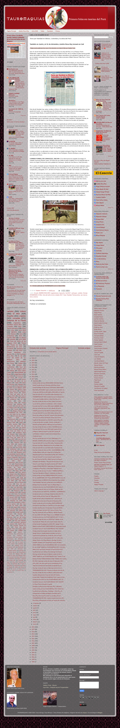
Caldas (20, 363)
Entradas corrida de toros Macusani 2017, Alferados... (48, 586)
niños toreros (22, 396)
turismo (12, 524)
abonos (9, 354)
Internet (22, 567)
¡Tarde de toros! (37, 436)
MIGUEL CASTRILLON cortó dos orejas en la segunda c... (49, 440)
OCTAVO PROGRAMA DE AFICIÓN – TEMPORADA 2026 (104, 126)
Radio (24, 495)
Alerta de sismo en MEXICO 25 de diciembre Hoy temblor (49, 480)
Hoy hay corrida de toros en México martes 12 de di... (48, 554)
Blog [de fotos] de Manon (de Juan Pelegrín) (15, 287)
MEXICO (14, 332)
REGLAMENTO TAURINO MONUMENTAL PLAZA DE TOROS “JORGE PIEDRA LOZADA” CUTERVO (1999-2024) (102, 423)
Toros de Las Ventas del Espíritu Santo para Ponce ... (47, 417)
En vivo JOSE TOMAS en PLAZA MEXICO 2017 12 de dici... (49, 547)
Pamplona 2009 (18, 459)
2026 (33, 358)
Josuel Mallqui (100, 227)
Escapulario (22, 435)
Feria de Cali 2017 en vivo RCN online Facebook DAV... (48, 443)
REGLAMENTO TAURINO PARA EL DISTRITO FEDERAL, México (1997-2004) (103, 398)
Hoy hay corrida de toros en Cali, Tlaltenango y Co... (47, 438)
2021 (33, 369)
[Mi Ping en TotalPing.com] (108, 522)
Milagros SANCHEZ (12, 457)
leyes (21, 407)
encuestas (20, 560)
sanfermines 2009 (12, 469)
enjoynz (85, 712)
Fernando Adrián (99, 335)
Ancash (36, 293)
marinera (21, 550)
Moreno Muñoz (98, 375)
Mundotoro (12, 100)
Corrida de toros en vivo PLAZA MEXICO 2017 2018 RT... (49, 528)
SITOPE (9, 520)
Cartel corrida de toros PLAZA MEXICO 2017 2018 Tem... (49, 589)
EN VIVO (19, 350)
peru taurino (13, 391)
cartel (24, 332)
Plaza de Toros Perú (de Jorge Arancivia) (103, 100)
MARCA (11, 184)
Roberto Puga (22, 389)
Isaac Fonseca (98, 344)
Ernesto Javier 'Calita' (100, 331)
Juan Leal (97, 354)
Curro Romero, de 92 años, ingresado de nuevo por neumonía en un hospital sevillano (15, 159)
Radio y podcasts (21, 558)
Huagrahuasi (9, 572)
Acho (20, 336)
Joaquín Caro (100, 224)
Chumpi (85, 293)
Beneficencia (10, 534)
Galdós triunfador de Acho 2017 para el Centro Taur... (48, 510)
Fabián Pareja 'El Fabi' (102, 192)
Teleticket (20, 539)
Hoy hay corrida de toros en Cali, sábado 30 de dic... (47, 408)
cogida (21, 422)
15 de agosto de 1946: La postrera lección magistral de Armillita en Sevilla (19, 247)
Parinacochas (76, 295)
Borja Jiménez (98, 314)
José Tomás (10, 377)
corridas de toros (14, 467)
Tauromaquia (10, 539)
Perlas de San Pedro (102, 264)
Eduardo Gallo (22, 555)
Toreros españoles (14, 352)
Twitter (42, 31)
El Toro (9, 464)
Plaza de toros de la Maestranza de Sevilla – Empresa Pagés (16, 271)
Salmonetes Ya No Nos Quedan (16, 122)
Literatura (16, 442)
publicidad (9, 512)
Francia (16, 409)
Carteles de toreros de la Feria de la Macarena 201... (47, 501)
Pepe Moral (97, 380)
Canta (13, 562)
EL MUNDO (12, 148)
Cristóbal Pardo (98, 317)
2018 (33, 376)
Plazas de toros (16, 345)
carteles (80, 293)
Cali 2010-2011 (18, 487)
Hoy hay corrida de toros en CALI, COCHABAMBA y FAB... (49, 450)
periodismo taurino (11, 552)
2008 (33, 645)
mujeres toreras (11, 543)
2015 (33, 629)
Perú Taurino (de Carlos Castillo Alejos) (103, 116)
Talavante (9, 406)
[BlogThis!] (64, 291)
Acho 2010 (22, 330)
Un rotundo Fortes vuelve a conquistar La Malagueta (15, 143)
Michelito (23, 497)
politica (21, 510)
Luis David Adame (99, 361)
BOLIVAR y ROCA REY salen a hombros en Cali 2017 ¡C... (49, 390)
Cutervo (23, 429)
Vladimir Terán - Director (50, 685)
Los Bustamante (101, 259)
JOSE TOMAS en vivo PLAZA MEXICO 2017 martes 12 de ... (50, 556)
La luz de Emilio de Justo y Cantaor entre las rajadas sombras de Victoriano (16, 168)
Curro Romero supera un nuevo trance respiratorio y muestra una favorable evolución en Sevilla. (17, 222)
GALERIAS (10, 495)
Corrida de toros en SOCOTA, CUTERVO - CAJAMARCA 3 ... (50, 491)
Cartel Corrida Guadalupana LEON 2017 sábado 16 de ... (49, 524)
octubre (35, 605)
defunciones (10, 361)
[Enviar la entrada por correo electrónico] (59, 290)
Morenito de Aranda (99, 373)
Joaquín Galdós (101, 197)
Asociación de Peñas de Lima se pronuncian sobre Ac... (48, 521)
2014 (33, 631)
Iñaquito (10, 567)
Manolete (15, 563)
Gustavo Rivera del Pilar (103, 194)
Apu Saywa (99, 242)
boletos (12, 530)
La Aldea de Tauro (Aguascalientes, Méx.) (15, 242)
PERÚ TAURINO (100, 118)
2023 (33, 365)
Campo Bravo (100, 245)
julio (34, 610)
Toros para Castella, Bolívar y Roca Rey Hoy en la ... (47, 399)
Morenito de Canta (16, 500)
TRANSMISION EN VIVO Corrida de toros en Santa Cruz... (49, 397)
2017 (33, 379)
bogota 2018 (22, 528)
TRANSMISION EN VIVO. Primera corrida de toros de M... (49, 570)
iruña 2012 (10, 452)
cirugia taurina (18, 374)
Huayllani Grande (101, 256)
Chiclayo (9, 535)
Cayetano (13, 477)
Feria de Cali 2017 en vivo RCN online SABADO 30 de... (48, 406)
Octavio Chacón (98, 378)
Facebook (50, 31)
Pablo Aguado (100, 445)
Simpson (12, 434)
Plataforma (11, 558)
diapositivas (18, 540)
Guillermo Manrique (102, 253)
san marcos (84, 295)
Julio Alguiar (100, 202)
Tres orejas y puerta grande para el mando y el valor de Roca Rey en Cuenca (16, 200)
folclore (24, 565)
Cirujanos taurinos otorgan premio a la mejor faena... (47, 531)
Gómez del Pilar (100, 435)
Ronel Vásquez (100, 235)
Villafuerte (23, 474)
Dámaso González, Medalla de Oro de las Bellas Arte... (48, 445)
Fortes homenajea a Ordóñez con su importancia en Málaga (16, 150)
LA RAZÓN (12, 141)
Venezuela (20, 548)
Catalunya (15, 429)
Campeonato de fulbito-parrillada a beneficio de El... (47, 593)
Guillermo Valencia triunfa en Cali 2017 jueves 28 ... (47, 431)
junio (34, 612)
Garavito (14, 568)
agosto (35, 608)
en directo (22, 337)
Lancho (24, 557)
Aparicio (20, 532)
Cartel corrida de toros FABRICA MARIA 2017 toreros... (48, 475)
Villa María (9, 565)
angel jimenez (55, 293)
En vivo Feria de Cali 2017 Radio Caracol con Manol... (48, 459)
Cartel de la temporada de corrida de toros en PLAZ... (48, 535)
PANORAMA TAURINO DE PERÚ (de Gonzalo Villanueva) (103, 132)
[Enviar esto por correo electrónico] (62, 291)
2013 (33, 634)
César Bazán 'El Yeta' (102, 189)
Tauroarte (99, 289)
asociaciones (17, 565)
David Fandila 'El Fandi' (100, 323)
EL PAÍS (11, 155)
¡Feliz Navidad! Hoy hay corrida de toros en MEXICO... (48, 482)
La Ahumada (22, 419)
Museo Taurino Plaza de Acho (102, 462)
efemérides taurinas (12, 550)
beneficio (12, 384)
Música (9, 502)
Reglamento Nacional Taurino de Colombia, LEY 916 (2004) (103, 412)
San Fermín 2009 (21, 447)
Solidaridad (13, 449)
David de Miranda (99, 321)
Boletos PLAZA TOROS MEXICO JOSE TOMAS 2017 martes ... (50, 558)
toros (21, 334)
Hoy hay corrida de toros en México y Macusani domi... (48, 572)
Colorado (99, 250)
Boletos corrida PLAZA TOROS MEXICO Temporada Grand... (50, 526)
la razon (20, 542)
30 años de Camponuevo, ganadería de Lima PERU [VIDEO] (106, 69)
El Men (40, 295)
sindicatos (9, 514)
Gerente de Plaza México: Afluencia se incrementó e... (48, 424)
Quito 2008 (10, 548)
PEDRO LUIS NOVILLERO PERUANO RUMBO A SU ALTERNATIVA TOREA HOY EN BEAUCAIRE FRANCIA (16, 261)
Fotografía (23, 391)
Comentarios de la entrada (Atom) (47, 351)
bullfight (20, 530)
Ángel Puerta (97, 312)
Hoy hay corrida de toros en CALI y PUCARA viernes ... (48, 427)
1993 (33, 661)
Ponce (12, 363)
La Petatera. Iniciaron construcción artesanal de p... (47, 434)
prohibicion (13, 399)
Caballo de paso (11, 555)
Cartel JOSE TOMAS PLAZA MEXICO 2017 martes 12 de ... (49, 577)
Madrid (12, 389)
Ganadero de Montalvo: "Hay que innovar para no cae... (48, 461)
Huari (64, 295)
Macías (8, 568)
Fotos (20, 326)
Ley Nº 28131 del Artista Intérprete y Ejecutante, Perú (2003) (102, 408)
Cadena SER (10, 208)
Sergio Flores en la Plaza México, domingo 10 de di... (47, 540)
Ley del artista (21, 517)
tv (15, 354)
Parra (97, 261)
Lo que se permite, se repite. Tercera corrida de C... (47, 422)
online (24, 328)
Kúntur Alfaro (100, 205)
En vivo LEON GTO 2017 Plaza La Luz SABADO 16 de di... (49, 515)
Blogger (100, 712)
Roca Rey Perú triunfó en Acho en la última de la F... (47, 595)
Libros (8, 490)
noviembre (36, 603)
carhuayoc (74, 293)
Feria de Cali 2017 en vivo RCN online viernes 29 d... (47, 413)
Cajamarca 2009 (12, 402)
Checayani (99, 248)
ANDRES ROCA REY (44, 293)
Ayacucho (62, 293)
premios (19, 365)
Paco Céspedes (19, 537)
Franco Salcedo (98, 340)
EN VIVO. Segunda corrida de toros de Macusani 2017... (48, 561)
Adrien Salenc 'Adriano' (100, 308)
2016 (33, 627)
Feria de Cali (19, 494)
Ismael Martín (98, 346)
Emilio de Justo (98, 327)
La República (11, 472)
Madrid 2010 (13, 397)
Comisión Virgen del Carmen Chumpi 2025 (102, 277)
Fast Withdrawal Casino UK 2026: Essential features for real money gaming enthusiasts (17, 72)
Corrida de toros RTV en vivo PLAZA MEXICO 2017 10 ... (48, 579)
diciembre (36, 381)
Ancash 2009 (13, 497)
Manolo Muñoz (98, 365)
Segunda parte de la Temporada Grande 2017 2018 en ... (49, 454)
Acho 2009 (22, 339)
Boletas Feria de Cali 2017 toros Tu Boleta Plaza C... (47, 484)
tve (21, 399)
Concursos (10, 446)
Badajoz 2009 (19, 553)
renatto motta (19, 512)
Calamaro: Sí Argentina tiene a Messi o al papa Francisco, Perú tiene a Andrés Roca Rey (107, 56)
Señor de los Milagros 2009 (15, 465)
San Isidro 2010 (14, 460)
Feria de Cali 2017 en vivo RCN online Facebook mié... (48, 447)
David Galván (98, 325)
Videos (23, 311)
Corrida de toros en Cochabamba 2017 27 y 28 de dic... (48, 538)
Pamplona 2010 (21, 432)
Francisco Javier (98, 338)
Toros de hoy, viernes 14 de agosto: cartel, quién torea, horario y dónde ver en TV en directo (16, 189)
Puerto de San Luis (102, 267)
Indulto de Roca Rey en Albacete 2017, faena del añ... (48, 498)
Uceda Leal (12, 560)
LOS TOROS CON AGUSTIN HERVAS (14, 78)
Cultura (21, 434)
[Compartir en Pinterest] (69, 291)
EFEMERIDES (34, 295)
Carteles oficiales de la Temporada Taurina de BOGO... (48, 508)
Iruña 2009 (10, 480)
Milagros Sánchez (18, 411)
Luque (18, 495)
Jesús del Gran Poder (14, 557)
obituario (23, 361)
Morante (23, 397)
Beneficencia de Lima (14, 347)
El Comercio (19, 376)
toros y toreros (34, 296)
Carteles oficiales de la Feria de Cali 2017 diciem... (47, 575)
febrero (35, 622)
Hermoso (19, 535)
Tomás (24, 424)
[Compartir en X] (65, 291)
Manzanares (16, 440)
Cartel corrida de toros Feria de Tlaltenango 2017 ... (47, 496)
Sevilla (8, 507)
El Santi (19, 562)
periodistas (20, 543)
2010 (33, 641)
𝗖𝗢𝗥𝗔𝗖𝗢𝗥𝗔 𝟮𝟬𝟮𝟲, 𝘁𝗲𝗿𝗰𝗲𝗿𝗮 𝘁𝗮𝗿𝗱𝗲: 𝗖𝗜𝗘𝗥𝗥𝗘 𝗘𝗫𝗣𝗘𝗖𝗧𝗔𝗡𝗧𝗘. (107, 149)
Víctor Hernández (99, 390)
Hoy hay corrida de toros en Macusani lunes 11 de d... (48, 568)
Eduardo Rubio (20, 570)
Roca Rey (9, 447)
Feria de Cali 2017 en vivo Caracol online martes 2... (47, 457)
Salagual (20, 568)
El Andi (21, 462)
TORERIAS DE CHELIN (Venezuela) (15, 255)
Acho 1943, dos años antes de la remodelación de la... (48, 563)
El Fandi (17, 386)
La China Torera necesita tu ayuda (42, 584)
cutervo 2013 (22, 509)
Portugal (96, 482)
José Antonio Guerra (102, 230)
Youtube (9, 379)
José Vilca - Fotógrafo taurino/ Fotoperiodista (55, 687)
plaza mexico (14, 392)
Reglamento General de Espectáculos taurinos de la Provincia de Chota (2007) (102, 417)
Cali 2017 (68, 293)
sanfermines (10, 367)
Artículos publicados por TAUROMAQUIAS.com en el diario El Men (48, 285)
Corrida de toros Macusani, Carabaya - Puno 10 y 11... (48, 591)
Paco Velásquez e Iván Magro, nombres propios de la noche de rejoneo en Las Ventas (16, 103)
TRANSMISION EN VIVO (14, 412)
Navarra (13, 334)
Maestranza (9, 537)
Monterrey (17, 490)
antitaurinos (10, 336)
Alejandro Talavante (102, 432)
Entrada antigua (84, 348)
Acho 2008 (10, 376)
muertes (9, 401)
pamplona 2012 (21, 452)
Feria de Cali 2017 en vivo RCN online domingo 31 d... (48, 394)
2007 (33, 648)
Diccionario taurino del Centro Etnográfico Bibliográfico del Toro (16, 302)
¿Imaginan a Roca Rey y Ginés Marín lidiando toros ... (48, 468)
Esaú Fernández (98, 333)
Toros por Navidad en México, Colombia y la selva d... (48, 473)
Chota (9, 365)
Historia (16, 379)
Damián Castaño (99, 319)
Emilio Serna (97, 329)
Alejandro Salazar (101, 216)
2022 (33, 367)
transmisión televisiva (19, 522)
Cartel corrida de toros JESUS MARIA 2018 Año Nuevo (48, 383)
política (16, 567)
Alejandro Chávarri (101, 214)
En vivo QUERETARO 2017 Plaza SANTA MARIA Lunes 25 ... (50, 478)
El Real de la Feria (101, 280)
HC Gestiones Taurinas (103, 283)
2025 (33, 360)
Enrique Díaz (100, 219)
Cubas (24, 392)
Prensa (58, 31)
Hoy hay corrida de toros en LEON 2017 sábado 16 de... (48, 519)
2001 (33, 654)
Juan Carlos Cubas (102, 200)
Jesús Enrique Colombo (101, 348)
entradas (12, 339)
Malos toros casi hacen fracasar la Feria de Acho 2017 (48, 549)
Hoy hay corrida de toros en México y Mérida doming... (48, 512)
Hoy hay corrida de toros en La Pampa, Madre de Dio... (48, 489)
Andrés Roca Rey (24, 31)
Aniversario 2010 (11, 547)
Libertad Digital (13, 174)
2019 (33, 374)
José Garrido (97, 350)
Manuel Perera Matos (100, 369)
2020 (33, 372)
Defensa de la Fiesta (16, 320)
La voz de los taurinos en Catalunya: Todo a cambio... (48, 403)
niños (19, 401)
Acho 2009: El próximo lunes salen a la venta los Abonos (107, 78)
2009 (33, 643)
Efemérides (20, 547)
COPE (10, 197)
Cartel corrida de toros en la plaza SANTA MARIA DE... (48, 503)
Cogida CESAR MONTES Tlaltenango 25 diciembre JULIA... (49, 466)
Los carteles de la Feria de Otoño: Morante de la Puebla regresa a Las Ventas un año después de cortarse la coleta (16, 178)
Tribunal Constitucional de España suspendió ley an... (47, 565)
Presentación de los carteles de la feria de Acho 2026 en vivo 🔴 (106, 46)
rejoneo (9, 545)
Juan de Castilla (98, 352)
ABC (10, 165)
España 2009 (11, 337)
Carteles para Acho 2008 (102, 63)
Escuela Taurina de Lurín (103, 296)
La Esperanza (100, 286)
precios (24, 379)
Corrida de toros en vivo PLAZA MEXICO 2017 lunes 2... (48, 487)
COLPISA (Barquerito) (13, 210)
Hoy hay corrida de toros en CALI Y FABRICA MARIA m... (48, 471)
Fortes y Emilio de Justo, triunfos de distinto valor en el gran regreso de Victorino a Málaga (17, 134)
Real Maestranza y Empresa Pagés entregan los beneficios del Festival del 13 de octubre (16, 276)
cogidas (22, 316)
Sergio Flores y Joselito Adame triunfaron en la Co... (47, 533)
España (10, 316)
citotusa (20, 444)
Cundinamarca (11, 462)
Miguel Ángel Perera (16, 519)
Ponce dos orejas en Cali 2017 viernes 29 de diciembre (48, 415)
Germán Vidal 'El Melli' (100, 342)
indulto (24, 382)
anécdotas (9, 540)
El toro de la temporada (15, 112)
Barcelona (20, 455)
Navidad (69, 295)
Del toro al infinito (14, 218)
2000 (33, 657)
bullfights (9, 532)
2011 (33, 638)
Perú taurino (22, 472)
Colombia (10, 326)
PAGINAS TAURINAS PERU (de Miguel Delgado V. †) (103, 465)
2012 (33, 636)
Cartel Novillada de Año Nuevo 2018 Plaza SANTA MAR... (49, 387)
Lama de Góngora (99, 356)
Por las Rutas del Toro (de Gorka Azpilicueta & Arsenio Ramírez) (16, 291)
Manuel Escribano (99, 367)
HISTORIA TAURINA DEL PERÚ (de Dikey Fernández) (103, 459)
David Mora (10, 515)
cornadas (16, 318)
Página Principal (11, 31)
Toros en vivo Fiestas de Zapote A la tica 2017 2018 (47, 464)
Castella (9, 350)
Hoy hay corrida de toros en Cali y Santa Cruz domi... (47, 401)
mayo (34, 615)
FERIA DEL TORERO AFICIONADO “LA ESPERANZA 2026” (107, 138)
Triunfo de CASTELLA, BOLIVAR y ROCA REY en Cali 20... (49, 392)
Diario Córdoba (13, 130)
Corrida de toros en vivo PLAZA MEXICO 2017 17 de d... (48, 517)
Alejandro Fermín (99, 310)
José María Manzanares (103, 438)
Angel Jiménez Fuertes (103, 186)
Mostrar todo (23, 115)
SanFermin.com (13, 69)
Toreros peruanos (12, 328)
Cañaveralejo (20, 534)
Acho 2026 (35, 31)
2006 (33, 650)
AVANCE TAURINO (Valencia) (14, 94)
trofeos (12, 370)
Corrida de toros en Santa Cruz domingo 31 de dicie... (48, 552)
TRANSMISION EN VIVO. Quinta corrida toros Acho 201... (49, 598)
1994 (33, 659)
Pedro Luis (99, 232)
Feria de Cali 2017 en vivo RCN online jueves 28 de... (47, 429)
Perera (24, 343)
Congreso (9, 489)
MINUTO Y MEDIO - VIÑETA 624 (19, 232)
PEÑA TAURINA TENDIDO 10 (102, 164)
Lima (12, 330)
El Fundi (22, 563)
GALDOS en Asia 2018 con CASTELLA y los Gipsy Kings (48, 505)
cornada (20, 377)
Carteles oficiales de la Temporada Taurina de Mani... (47, 542)
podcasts (12, 510)
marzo (35, 619)
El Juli (20, 356)
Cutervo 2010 (19, 489)
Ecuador (20, 446)
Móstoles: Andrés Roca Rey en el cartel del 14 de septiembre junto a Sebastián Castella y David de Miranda (104, 107)
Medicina (19, 404)
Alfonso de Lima (14, 475)
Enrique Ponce (11, 435)
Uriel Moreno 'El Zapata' (101, 388)
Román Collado (98, 384)
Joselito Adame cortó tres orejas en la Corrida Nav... (47, 452)
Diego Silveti (19, 470)
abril (34, 617)
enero (35, 624)
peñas (8, 409)
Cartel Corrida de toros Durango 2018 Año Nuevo (46, 385)
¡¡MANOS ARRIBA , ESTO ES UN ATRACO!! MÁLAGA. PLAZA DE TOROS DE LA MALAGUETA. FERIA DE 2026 (17, 85)
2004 (33, 652)
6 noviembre (13, 499)
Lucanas (23, 499)
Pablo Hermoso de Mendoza (102, 452)
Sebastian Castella (99, 386)
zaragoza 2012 (19, 545)
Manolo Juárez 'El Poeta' (101, 363)
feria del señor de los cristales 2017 (53, 295)
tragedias (20, 384)
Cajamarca (17, 323)
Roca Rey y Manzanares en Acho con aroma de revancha (49, 600)
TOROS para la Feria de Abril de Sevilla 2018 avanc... (48, 410)
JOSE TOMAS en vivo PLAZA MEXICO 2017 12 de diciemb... (50, 545)
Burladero (9, 119)
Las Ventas (20, 482)
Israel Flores (99, 222)
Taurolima (20, 348)
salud (8, 562)
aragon (15, 507)
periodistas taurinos (15, 454)
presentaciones (11, 419)
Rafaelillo (96, 382)
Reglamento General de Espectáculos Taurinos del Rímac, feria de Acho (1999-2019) (103, 403)
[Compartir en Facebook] (67, 291)
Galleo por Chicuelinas (103, 145)
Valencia (9, 484)
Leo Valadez (97, 359)
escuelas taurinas (12, 424)
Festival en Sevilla (13, 96)
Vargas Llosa (13, 474)
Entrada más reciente (38, 348)
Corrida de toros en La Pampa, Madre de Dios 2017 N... (48, 494)
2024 (33, 362)
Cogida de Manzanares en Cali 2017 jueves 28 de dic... (48, 420)
